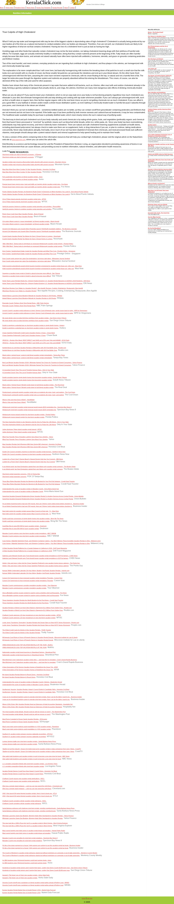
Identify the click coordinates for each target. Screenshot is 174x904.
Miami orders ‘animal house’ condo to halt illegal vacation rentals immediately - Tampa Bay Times (33, 355)
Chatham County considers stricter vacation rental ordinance (21, 803)
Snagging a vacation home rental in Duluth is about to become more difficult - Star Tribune (31, 273)
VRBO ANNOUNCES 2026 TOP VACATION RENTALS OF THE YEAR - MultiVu (27, 645)
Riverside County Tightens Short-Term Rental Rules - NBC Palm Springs (25, 303)
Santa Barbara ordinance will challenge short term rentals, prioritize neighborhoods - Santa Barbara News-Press (38, 808)
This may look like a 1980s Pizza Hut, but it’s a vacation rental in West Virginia (27, 826)
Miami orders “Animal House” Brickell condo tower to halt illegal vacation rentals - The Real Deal (33, 385)
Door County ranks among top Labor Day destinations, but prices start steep (26, 261)
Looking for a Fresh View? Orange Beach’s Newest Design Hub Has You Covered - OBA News (32, 459)
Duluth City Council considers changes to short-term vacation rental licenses (26, 454)
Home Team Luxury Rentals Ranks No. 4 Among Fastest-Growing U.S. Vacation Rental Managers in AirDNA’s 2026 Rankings (42, 283)
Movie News (31, 7)
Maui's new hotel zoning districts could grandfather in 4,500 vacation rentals (26, 729)
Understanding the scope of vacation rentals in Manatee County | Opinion (25, 684)
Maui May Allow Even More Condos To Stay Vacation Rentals (22, 172)
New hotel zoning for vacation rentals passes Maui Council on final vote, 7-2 (26, 514)
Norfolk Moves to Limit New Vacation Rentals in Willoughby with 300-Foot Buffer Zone (29, 350)
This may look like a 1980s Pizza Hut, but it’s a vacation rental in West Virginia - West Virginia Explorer (35, 823)
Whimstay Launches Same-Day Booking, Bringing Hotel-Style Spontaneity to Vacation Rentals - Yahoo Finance (38, 816)
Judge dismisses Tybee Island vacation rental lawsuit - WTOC (22, 429)
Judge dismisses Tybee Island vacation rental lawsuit (19, 432)
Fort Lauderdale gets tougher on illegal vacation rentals (20, 179)
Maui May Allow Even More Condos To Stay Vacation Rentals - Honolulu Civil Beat (28, 169)
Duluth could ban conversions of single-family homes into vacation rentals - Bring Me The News (32, 518)
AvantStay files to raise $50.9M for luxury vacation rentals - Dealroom (24, 526)
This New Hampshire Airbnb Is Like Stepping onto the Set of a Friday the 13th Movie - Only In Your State (35, 422)
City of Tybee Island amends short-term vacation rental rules (21, 202)
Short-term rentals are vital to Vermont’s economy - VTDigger (21, 154)
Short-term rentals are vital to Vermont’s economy (18, 157)
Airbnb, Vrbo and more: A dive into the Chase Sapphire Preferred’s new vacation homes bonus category (35, 566)
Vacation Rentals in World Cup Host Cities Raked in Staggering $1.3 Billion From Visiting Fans (32, 610)
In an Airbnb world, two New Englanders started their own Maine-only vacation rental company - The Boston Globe (39, 466)
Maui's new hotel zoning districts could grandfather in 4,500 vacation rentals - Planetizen (30, 726)
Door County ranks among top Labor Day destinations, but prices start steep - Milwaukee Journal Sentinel (36, 258)
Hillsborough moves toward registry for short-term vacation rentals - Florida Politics (28, 414)
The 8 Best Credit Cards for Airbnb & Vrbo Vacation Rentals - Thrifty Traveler (26, 630)
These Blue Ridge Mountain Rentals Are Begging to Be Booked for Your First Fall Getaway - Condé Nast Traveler (38, 481)
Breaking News (20, 7)
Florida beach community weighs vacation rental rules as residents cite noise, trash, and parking (33, 395)
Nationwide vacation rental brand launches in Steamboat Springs (23, 655)
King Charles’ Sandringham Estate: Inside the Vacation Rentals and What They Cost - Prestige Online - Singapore (38, 251)
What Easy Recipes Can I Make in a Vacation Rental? (19, 291)
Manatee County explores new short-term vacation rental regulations (24, 536)
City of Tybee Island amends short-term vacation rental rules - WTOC (24, 199)
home (83, 898)
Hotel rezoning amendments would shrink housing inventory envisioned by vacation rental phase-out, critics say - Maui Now (42, 266)
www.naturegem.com (18, 140)
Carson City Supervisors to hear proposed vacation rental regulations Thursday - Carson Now (32, 578)
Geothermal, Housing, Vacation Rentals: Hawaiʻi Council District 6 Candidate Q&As (29, 692)
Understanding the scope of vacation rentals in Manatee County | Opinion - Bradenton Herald (32, 682)
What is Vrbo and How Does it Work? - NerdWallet (18, 400)
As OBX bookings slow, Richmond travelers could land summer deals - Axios (26, 860)
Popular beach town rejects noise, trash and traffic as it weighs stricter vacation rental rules (31, 187)
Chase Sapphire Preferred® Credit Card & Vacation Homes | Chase (24, 335)
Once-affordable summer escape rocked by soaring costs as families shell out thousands (30, 595)
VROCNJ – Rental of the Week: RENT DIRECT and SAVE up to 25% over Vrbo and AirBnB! (31, 343)
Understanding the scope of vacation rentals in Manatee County (22, 491)
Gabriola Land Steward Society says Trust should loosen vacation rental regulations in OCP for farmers (35, 558)
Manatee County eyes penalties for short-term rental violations (22, 841)
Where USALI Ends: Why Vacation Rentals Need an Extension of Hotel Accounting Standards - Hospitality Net (37, 704)
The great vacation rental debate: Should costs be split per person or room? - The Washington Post (34, 712)
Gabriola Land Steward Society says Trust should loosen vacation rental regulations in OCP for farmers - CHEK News (40, 556)
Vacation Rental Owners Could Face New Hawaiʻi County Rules (22, 774)
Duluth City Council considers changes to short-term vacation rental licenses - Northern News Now (33, 452)
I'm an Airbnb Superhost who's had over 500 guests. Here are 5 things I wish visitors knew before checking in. (37, 506)
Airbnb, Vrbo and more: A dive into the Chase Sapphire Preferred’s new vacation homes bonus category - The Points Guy (41, 563)
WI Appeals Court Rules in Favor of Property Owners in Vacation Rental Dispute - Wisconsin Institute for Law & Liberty (40, 637)
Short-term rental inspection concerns (14, 476)
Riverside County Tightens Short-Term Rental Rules (19, 306)
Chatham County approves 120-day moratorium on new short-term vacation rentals (29, 618)
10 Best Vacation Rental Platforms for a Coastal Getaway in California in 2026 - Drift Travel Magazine (34, 548)
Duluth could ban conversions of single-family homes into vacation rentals (26, 521)
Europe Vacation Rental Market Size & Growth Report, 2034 (21, 893)
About (66, 7)
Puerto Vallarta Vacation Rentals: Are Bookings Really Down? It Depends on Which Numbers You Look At (36, 194)
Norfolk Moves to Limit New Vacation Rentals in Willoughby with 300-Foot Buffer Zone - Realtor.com (34, 348)
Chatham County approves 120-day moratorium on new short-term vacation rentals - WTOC (31, 615)
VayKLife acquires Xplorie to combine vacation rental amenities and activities (27, 209)
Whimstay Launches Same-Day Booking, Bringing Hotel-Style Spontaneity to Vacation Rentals (32, 818)
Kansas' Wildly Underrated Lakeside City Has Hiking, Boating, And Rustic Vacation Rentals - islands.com (35, 570)
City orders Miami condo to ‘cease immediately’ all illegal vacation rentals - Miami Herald (30, 221)
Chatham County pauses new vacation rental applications (20, 781)
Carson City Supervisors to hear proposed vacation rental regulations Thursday (27, 580)
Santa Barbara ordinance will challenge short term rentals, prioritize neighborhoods (29, 811)
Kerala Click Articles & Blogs (95, 4)
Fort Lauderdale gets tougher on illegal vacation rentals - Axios (22, 177)
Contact (72, 7)
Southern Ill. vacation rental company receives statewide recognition (24, 736)
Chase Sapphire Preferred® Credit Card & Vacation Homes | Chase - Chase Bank (28, 333)
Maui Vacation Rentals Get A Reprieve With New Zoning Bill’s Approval (25, 447)
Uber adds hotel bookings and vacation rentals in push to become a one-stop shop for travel (31, 759)
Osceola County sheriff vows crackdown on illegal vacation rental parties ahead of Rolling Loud (32, 885)
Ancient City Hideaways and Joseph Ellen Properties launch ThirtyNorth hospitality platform (31, 231)
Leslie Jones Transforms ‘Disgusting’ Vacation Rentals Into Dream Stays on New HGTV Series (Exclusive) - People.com (40, 622)
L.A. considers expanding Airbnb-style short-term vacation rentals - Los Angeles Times (29, 764)
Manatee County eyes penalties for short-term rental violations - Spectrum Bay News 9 (30, 838)
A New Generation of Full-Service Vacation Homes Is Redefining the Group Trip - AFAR (30, 667)
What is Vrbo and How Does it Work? (14, 402)
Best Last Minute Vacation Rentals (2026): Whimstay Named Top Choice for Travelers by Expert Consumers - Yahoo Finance (42, 362)
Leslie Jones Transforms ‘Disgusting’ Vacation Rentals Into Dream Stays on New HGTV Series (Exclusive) (36, 625)
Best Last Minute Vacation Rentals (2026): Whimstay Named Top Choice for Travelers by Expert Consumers (36, 365)
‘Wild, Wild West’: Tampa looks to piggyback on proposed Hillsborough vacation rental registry (32, 246)
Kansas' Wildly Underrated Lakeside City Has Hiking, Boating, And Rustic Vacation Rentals (31, 573)
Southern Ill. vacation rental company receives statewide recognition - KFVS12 (27, 734)
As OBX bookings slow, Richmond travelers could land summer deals (24, 863)
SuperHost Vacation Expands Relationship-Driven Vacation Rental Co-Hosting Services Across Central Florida (37, 499)
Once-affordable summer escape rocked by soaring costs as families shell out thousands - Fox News (34, 593)
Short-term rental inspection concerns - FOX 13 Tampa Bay (21, 474)
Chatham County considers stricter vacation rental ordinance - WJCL (24, 801)
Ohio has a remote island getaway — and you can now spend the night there (26, 788)
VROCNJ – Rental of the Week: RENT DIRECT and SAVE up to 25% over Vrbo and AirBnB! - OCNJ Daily (35, 340)
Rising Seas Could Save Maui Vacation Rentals (17, 216)
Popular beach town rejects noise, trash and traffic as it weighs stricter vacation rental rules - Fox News (35, 184)
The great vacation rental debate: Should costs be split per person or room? (26, 714)
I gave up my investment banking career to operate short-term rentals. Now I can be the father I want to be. (36, 699)
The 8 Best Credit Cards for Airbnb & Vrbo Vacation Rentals (21, 632)
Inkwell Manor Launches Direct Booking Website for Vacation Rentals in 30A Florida (29, 298)
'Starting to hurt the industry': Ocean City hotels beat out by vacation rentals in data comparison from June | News (38, 751)
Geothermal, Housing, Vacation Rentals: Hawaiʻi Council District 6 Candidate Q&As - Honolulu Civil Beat (35, 689)
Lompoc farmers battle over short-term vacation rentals (19, 744)
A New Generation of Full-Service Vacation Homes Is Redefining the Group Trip (27, 670)
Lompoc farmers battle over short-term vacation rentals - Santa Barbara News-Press (29, 741)
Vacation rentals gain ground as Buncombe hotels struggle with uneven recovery (28, 164)
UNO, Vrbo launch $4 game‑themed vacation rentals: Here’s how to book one (27, 796)
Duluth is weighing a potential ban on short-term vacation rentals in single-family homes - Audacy (33, 325)
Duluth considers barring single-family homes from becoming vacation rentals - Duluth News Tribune (34, 377)
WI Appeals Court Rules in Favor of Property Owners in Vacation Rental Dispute (27, 640)
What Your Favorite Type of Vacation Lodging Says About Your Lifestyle (25, 439)
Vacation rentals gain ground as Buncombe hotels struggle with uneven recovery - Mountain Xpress (34, 162)
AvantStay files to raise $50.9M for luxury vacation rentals (20, 528)
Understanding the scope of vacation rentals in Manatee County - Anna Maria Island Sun (30, 489)
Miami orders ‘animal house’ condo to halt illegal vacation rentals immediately (27, 358)
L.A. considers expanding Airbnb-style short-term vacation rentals (23, 766)
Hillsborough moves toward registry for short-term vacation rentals (23, 417)
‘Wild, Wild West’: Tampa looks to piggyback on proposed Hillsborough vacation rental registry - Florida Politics (37, 244)
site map (89, 898)
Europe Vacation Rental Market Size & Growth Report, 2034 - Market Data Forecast (29, 890)
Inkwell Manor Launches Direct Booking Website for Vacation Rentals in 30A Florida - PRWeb (32, 296)
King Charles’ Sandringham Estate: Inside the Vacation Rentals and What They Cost (29, 254)
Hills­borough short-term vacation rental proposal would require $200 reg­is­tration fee (29, 410)
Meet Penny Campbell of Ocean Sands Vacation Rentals (20, 722)
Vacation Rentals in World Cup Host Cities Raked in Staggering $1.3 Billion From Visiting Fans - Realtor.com (37, 608)
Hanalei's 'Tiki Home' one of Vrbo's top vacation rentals (19, 878)
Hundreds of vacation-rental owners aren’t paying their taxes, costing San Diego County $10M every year (36, 870)
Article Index (9, 7)
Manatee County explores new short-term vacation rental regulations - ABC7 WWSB (29, 533)
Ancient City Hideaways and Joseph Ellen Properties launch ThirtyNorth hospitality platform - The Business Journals (39, 229)
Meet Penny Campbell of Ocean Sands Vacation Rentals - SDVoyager (24, 719)
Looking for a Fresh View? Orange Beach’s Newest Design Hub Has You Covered (28, 462)
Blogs (2, 7)
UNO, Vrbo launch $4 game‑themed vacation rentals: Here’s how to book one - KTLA (29, 793)
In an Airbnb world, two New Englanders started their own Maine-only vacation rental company (32, 469)
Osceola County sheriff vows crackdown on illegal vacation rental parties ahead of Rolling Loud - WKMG (35, 882)
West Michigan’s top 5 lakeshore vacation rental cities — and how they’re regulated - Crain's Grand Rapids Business (39, 660)
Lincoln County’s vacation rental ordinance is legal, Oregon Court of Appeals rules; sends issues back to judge (37, 313)
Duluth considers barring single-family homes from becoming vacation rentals (27, 380)
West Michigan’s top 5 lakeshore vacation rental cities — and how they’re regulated (29, 662)
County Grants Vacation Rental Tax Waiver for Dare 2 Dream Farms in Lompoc (27, 239)
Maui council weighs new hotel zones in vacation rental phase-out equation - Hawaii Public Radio (33, 830)
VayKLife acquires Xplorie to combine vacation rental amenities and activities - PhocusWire (31, 206)
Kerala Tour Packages (43, 7)
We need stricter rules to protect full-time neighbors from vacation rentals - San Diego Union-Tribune (34, 318)
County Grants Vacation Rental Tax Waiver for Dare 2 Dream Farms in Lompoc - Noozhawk (31, 236)
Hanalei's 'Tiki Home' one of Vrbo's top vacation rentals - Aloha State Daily (26, 875)
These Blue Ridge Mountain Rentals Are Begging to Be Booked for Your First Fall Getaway (31, 484)
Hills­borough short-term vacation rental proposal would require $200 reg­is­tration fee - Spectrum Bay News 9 (37, 407)
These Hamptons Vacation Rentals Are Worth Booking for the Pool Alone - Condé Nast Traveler (32, 600)
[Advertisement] (45, 21)
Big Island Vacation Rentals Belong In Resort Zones (19, 677)
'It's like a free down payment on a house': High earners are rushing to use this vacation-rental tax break (35, 848)
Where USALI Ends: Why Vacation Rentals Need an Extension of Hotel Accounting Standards (32, 707)
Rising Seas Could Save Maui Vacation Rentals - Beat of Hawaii (22, 214)
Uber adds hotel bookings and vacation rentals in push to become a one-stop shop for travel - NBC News (35, 756)
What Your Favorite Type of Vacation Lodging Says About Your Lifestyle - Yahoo (27, 437)
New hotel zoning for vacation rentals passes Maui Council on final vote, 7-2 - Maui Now (30, 511)
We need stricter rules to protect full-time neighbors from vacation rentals (25, 320)
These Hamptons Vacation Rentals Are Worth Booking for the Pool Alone (25, 603)
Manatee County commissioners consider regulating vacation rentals (24, 588)
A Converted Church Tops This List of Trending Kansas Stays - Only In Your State (28, 370)
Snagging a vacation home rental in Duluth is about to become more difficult (26, 276)
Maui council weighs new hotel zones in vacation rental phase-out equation (26, 833)
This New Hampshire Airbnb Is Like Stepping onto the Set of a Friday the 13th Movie (29, 424)
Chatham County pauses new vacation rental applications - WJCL (23, 778)
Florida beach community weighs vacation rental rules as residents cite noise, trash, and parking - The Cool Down (38, 392)
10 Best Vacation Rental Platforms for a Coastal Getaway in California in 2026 (27, 551)
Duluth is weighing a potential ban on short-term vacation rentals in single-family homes (30, 328)
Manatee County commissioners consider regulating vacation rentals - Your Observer (29, 585)
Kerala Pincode (57, 7)
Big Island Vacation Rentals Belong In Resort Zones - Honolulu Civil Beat (25, 674)
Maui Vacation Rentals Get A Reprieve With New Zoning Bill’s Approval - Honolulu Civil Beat (31, 444)
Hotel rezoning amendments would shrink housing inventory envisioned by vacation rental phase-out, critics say (38, 268)
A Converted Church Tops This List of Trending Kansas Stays (21, 372)
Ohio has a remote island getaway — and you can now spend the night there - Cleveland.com (32, 786)
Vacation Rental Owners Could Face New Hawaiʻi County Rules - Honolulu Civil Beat (29, 771)
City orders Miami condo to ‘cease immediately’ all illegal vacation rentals (25, 224)
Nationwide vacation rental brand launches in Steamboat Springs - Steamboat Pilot (29, 652)
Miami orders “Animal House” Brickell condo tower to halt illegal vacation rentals (28, 387)
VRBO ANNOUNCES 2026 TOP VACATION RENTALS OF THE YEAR (24, 647)
